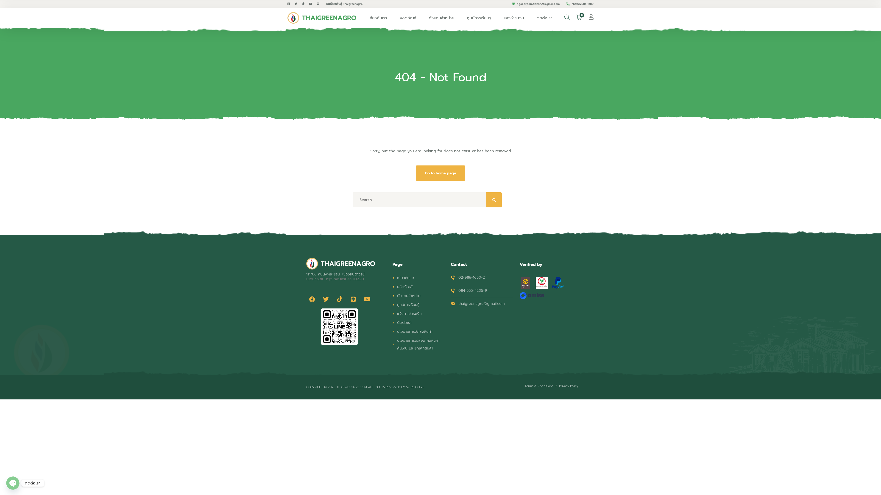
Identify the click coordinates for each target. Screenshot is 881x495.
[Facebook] (312, 299)
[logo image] (321, 18)
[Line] (353, 299)
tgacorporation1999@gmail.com (538, 4)
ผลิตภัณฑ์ (408, 18)
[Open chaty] (12, 483)
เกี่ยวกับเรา (377, 18)
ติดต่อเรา (544, 18)
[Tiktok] (339, 299)
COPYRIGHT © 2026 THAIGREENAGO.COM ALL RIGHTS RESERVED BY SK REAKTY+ (365, 387)
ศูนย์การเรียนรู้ (479, 18)
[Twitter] (326, 299)
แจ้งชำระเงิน (514, 18)
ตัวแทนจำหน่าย (441, 18)
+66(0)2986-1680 (583, 4)
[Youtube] (367, 299)
